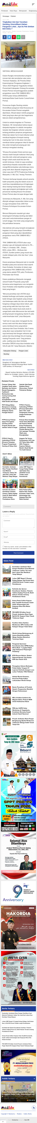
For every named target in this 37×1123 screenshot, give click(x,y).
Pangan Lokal (23, 351)
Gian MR (26, 1120)
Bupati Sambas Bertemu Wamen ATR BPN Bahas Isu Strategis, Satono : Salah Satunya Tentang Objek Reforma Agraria (19, 373)
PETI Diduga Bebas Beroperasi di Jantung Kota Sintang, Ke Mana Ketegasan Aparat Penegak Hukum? (9, 408)
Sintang (4, 32)
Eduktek (14, 31)
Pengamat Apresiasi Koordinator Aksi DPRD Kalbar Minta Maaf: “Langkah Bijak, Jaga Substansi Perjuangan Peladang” (23, 647)
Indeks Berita (28, 1114)
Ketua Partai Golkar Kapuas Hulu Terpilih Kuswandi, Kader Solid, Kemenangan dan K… (18, 1094)
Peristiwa (32, 31)
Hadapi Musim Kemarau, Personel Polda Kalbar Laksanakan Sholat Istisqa (21, 678)
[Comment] (23, 37)
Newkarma (15, 1120)
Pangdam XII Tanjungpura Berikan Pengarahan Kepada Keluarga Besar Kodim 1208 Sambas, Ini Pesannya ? (17, 363)
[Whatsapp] (18, 37)
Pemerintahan (25, 31)
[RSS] (33, 1108)
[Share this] (5, 37)
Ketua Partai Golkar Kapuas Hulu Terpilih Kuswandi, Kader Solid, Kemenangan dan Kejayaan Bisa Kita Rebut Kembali (23, 604)
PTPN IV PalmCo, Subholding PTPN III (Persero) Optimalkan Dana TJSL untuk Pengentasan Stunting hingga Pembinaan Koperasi (26, 410)
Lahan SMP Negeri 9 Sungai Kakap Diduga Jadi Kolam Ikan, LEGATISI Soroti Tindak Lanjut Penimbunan (18, 1022)
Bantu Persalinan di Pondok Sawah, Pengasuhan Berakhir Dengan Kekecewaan (22, 689)
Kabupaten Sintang (10, 351)
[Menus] (33, 4)
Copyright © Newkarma (8, 1114)
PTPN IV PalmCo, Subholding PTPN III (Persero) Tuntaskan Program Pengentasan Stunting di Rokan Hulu (9, 442)
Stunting (6, 354)
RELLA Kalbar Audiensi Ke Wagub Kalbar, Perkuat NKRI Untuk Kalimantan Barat (22, 699)
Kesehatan (19, 31)
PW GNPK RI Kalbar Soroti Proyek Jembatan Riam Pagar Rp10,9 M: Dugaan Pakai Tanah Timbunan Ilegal (17, 1045)
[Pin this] (14, 37)
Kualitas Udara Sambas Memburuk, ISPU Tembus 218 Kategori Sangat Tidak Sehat (22, 624)
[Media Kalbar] (10, 4)
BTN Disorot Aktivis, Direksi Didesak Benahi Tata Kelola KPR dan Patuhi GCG (22, 657)
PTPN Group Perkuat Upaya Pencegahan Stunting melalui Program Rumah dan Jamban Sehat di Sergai (9, 423)
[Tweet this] (9, 37)
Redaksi (19, 1114)
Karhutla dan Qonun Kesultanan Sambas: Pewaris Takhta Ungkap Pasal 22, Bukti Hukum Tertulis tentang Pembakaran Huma (23, 592)
